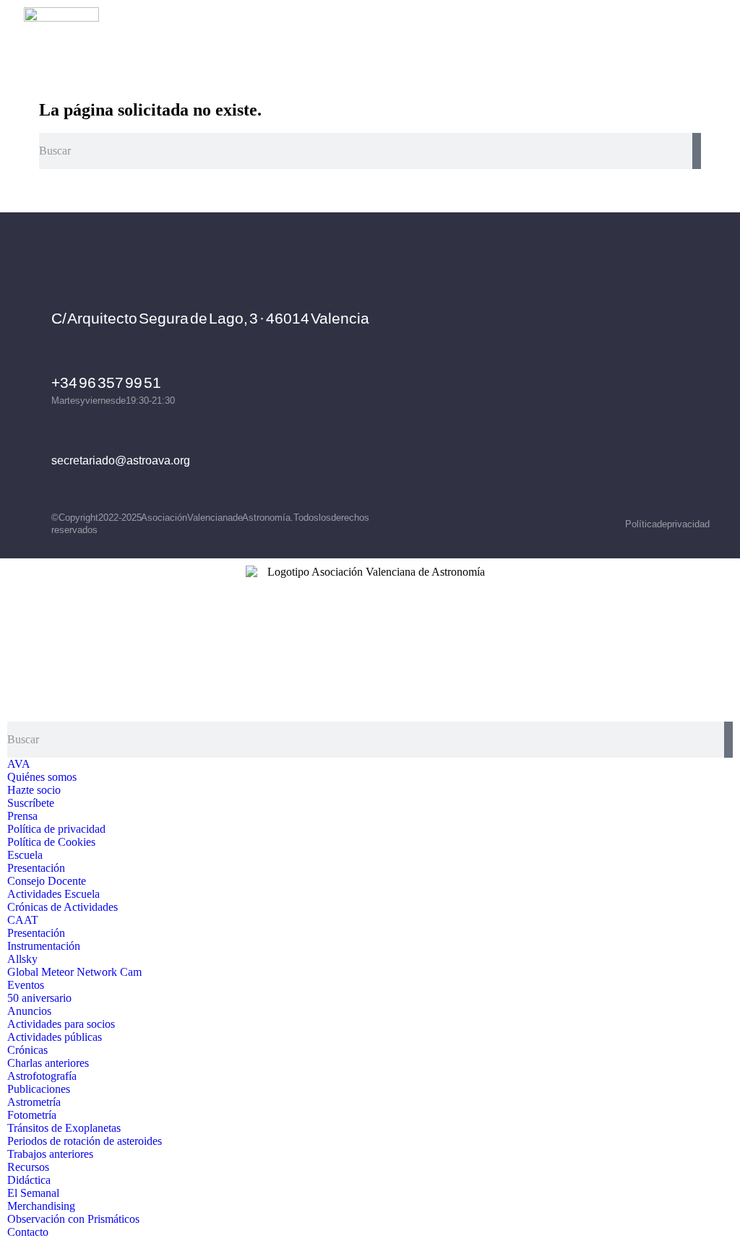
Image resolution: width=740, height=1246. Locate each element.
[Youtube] (651, 373)
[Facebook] (532, 373)
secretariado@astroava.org (120, 460)
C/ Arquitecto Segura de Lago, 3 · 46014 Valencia (210, 318)
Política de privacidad (667, 524)
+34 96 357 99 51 (106, 382)
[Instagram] (572, 373)
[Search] (696, 151)
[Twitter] (611, 373)
